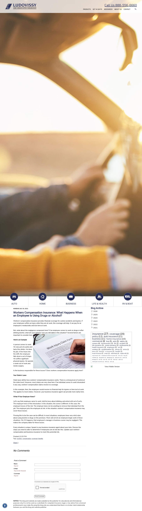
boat (100, 351)
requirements (95, 355)
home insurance (113, 338)
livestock (94, 357)
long (124, 355)
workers (19, 439)
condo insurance (110, 345)
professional (124, 345)
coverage (35, 439)
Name (15, 464)
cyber (119, 359)
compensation (27, 439)
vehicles (117, 349)
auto (114, 341)
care (100, 359)
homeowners (106, 343)
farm (109, 359)
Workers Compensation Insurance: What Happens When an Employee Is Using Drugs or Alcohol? (47, 314)
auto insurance (111, 336)
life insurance (96, 345)
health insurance (98, 347)
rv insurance (108, 351)
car (119, 347)
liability (122, 341)
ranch (123, 357)
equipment (101, 357)
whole (125, 349)
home (114, 359)
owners (95, 343)
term (104, 359)
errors (119, 355)
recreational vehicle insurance (108, 355)
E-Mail (16, 469)
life (115, 343)
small (106, 353)
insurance (97, 334)
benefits (40, 439)
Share (15, 443)
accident (122, 343)
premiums (117, 357)
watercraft (123, 353)
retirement (114, 353)
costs (111, 361)
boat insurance (96, 353)
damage (94, 359)
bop (107, 341)
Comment (17, 474)
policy (95, 336)
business (96, 338)
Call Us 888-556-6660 (120, 5)
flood (106, 361)
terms (94, 351)
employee (110, 347)
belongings (109, 357)
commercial (97, 341)
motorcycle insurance (97, 361)
